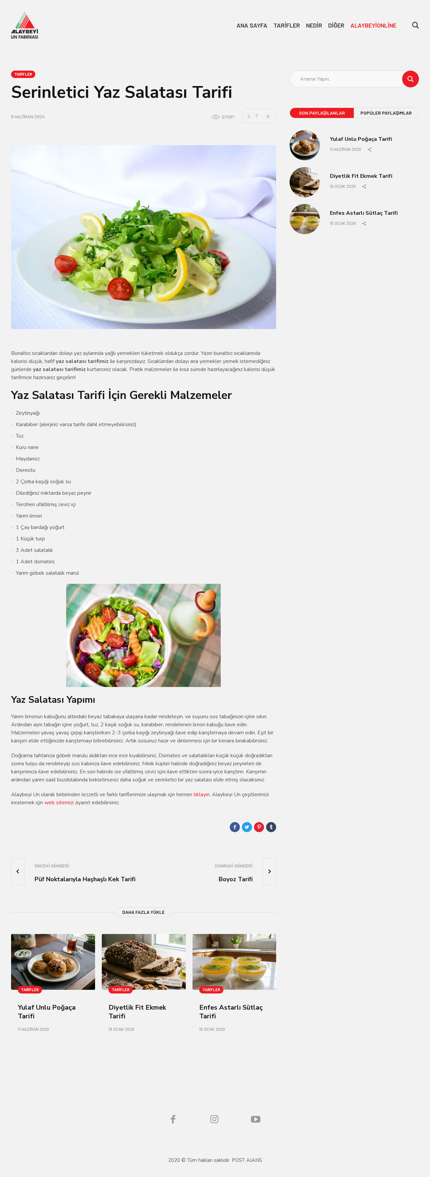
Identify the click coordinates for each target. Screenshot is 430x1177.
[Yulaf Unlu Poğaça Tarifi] (53, 962)
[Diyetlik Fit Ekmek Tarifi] (144, 962)
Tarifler (23, 74)
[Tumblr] (271, 827)
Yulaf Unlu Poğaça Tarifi (47, 1012)
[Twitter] (247, 827)
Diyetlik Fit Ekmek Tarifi (137, 1012)
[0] (256, 116)
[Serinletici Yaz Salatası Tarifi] (143, 237)
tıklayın (201, 794)
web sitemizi (59, 802)
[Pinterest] (259, 827)
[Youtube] (256, 1119)
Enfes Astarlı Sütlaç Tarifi (231, 1012)
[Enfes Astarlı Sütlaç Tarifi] (234, 962)
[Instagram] (214, 1119)
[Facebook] (235, 827)
